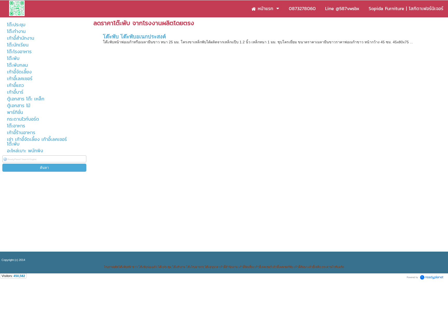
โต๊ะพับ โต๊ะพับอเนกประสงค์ (134, 36)
